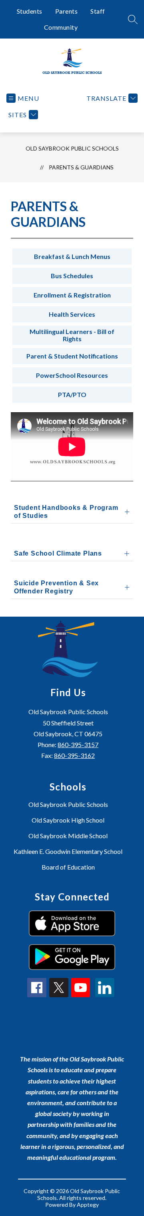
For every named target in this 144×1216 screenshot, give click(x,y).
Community (61, 27)
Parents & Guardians (81, 167)
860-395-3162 (74, 755)
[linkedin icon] (104, 994)
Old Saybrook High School (68, 820)
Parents (66, 11)
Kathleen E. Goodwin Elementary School (68, 851)
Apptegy (88, 1204)
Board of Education (68, 867)
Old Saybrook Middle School (68, 835)
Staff (97, 11)
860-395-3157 (78, 744)
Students (29, 11)
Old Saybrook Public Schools (72, 148)
